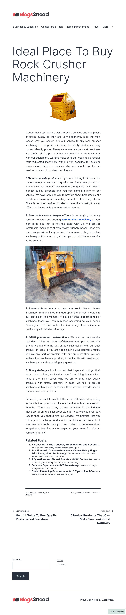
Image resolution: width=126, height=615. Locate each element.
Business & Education (25, 26)
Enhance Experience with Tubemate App (56, 465)
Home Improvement (77, 26)
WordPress (107, 599)
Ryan (30, 495)
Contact (61, 564)
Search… (17, 559)
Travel (95, 26)
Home (60, 560)
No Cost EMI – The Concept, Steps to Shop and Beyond (64, 444)
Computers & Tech (52, 26)
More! (105, 26)
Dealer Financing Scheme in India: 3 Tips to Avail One (63, 471)
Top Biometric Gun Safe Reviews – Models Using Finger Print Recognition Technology (64, 452)
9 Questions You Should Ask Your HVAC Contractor (62, 459)
